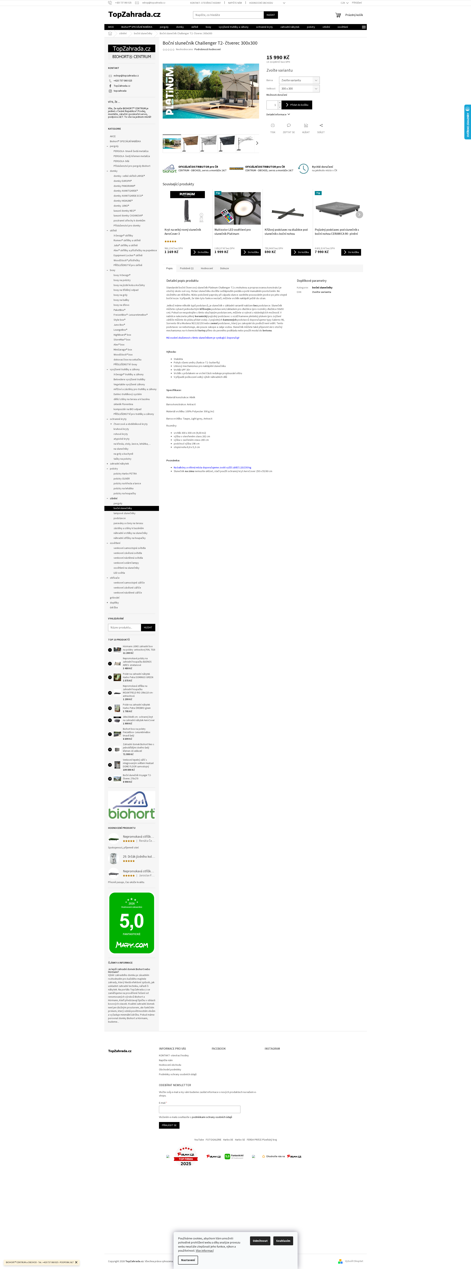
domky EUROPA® (123, 181)
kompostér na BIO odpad (127, 409)
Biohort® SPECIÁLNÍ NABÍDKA (125, 141)
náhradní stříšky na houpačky (130, 538)
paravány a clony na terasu (128, 523)
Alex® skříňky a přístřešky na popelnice (135, 250)
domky (114, 171)
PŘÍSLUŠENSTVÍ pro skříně (128, 265)
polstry (114, 469)
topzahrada (120, 91)
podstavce (120, 518)
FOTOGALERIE (213, 1140)
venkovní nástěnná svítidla (128, 558)
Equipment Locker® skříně (128, 255)
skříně (113, 231)
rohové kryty (121, 434)
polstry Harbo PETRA (125, 474)
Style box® (119, 320)
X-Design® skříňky (123, 236)
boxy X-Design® (122, 275)
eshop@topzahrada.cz (126, 76)
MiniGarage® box (123, 350)
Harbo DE (228, 1140)
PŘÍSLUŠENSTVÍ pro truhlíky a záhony (134, 414)
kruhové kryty (121, 429)
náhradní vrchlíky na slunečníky (130, 533)
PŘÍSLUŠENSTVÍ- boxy (125, 364)
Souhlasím (283, 1241)
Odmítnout (260, 1241)
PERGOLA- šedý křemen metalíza (132, 156)
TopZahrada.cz (122, 86)
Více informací (205, 1251)
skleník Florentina (123, 404)
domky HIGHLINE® (123, 201)
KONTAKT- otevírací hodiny (205, 3)
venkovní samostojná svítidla (130, 548)
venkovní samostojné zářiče (129, 583)
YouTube (199, 1140)
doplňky (114, 603)
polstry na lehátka (123, 488)
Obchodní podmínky (170, 1069)
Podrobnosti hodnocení (208, 49)
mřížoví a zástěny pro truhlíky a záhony (135, 389)
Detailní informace (276, 114)
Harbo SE (240, 1140)
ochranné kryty (118, 419)
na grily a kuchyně (123, 454)
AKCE (113, 136)
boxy (112, 270)
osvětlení (115, 543)
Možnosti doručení (276, 95)
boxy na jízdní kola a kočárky (129, 285)
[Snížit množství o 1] (279, 107)
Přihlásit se (169, 1125)
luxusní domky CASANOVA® (128, 216)
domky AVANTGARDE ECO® (128, 196)
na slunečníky (121, 449)
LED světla (119, 573)
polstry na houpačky (125, 493)
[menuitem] (111, 27)
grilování (114, 598)
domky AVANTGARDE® (126, 191)
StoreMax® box (122, 340)
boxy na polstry (122, 280)
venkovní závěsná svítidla (128, 553)
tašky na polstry (122, 459)
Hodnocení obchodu (261, 3)
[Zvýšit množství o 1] (279, 103)
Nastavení (188, 1260)
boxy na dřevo (121, 305)
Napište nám (235, 3)
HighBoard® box (122, 335)
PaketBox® (119, 310)
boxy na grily (121, 295)
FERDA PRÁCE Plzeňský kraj (262, 1140)
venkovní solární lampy (126, 563)
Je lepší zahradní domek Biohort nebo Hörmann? (129, 971)
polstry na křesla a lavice (127, 483)
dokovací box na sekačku (127, 360)
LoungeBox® (120, 330)
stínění (113, 498)
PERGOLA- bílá (121, 161)
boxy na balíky (121, 300)
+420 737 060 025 (123, 81)
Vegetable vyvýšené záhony (129, 384)
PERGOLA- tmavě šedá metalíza (131, 151)
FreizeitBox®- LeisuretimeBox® (131, 315)
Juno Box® (119, 325)
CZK (343, 3)
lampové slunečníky (124, 513)
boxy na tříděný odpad (126, 290)
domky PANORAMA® (124, 186)
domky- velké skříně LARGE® (129, 176)
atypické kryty (122, 439)
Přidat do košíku (299, 105)
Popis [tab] (169, 268)
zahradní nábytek (119, 464)
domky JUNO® (121, 206)
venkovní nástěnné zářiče (128, 593)
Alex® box (119, 345)
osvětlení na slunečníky (126, 568)
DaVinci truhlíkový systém (128, 394)
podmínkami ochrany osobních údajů (212, 1117)
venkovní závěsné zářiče (127, 588)
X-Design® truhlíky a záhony (129, 374)
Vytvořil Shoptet (354, 1261)
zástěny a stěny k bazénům (129, 528)
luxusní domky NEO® (125, 211)
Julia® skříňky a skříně (126, 245)
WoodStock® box (123, 355)
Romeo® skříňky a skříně (127, 240)
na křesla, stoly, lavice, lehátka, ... (132, 444)
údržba (114, 607)
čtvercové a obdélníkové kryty (131, 424)
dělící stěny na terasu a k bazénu (132, 399)
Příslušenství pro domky (127, 226)
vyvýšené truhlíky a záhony (125, 369)
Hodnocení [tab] (207, 268)
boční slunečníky (123, 508)
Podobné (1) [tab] (187, 268)
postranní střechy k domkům (129, 221)
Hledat (271, 15)
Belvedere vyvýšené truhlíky (129, 379)
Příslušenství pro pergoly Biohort (132, 166)
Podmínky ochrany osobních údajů (178, 1074)
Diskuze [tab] (224, 268)
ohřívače (115, 578)
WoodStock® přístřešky (127, 260)
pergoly (114, 146)
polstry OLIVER (122, 479)
